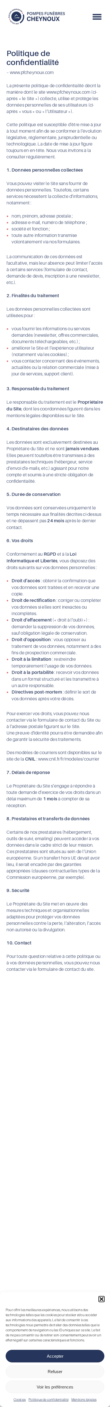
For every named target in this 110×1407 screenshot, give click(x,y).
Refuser (55, 1371)
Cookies (20, 1399)
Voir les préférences (55, 1387)
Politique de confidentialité (48, 1399)
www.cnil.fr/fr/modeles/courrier (68, 759)
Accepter (55, 1356)
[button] (101, 1299)
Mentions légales (83, 1399)
